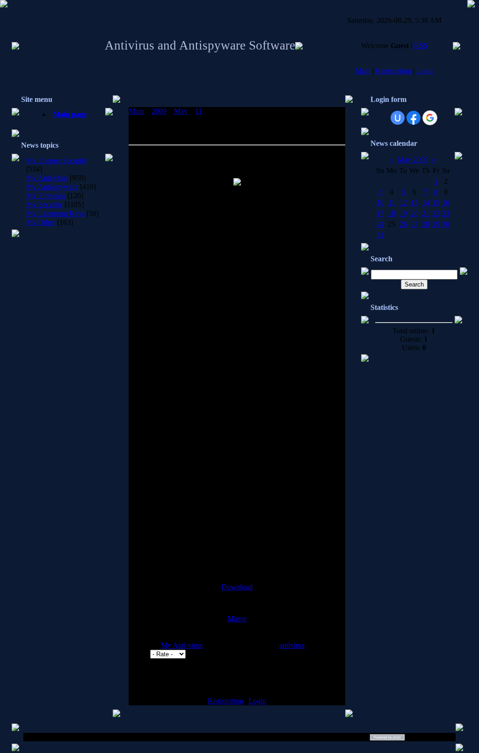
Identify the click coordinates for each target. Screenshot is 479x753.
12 (403, 203)
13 (414, 203)
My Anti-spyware (52, 187)
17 (380, 213)
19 (403, 213)
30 (446, 224)
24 (380, 224)
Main (362, 71)
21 (425, 213)
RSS (421, 46)
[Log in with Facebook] (413, 118)
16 (446, 203)
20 (414, 213)
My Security (44, 204)
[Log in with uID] (398, 118)
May (181, 111)
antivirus (292, 645)
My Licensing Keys (55, 213)
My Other (40, 222)
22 (436, 213)
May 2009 (413, 160)
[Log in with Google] (429, 117)
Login (425, 71)
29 (436, 224)
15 (436, 203)
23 (446, 213)
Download (237, 587)
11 (198, 111)
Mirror (237, 619)
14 (425, 203)
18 (391, 213)
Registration (393, 71)
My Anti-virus (47, 178)
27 (414, 224)
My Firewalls (45, 196)
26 (403, 224)
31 (380, 235)
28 (425, 224)
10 (380, 203)
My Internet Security (56, 161)
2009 (159, 111)
